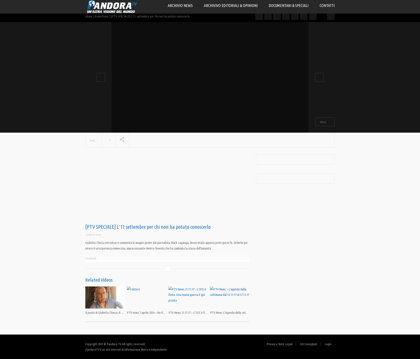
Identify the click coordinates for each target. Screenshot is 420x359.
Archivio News (181, 5)
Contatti (327, 5)
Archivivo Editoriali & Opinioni (231, 5)
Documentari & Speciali (289, 5)
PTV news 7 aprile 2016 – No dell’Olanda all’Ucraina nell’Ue (162, 312)
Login (328, 344)
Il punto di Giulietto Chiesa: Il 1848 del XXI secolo (114, 312)
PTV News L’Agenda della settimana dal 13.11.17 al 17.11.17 (245, 312)
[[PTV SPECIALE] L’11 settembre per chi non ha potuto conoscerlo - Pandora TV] (111, 6)
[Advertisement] (167, 189)
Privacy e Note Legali (279, 344)
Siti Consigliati (308, 344)
